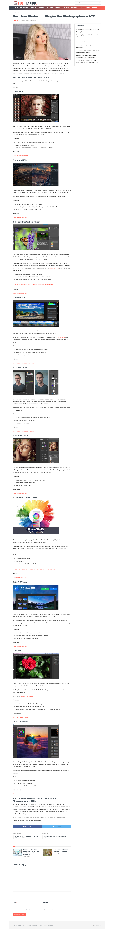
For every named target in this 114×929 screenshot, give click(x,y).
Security (74, 7)
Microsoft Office (54, 268)
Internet (33, 7)
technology (61, 337)
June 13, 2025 (57, 855)
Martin (16, 20)
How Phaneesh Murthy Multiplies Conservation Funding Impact (61, 851)
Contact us (50, 925)
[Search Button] (99, 3)
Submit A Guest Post (18, 925)
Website (45, 902)
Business (41, 7)
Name (15, 895)
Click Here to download (20, 794)
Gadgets (50, 7)
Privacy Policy (42, 925)
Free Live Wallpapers (26, 696)
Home (16, 7)
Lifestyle (58, 7)
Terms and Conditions (31, 925)
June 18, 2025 (27, 856)
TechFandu (98, 925)
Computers (24, 7)
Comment (16, 872)
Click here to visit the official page (23, 363)
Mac (80, 7)
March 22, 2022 (25, 20)
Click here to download (20, 217)
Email (15, 902)
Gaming (66, 7)
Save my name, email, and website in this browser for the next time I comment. (37, 910)
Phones (87, 7)
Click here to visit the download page (24, 431)
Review (94, 7)
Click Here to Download (20, 155)
